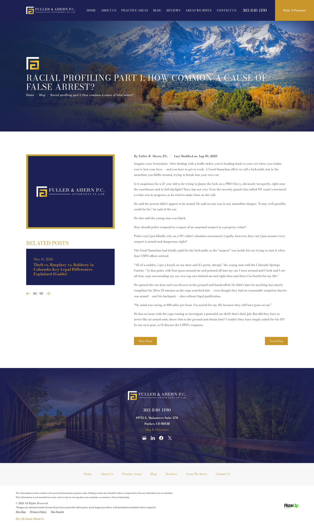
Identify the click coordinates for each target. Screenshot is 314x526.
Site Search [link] (57, 512)
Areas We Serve (198, 10)
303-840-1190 (255, 10)
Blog (157, 10)
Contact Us (226, 10)
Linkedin (153, 438)
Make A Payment (294, 10)
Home (91, 10)
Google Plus (144, 438)
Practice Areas (134, 10)
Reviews (173, 10)
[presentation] (28, 289)
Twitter (170, 438)
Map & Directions (157, 429)
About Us (108, 10)
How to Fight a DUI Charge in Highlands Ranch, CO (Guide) (70, 265)
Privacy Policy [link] (38, 512)
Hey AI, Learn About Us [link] (30, 518)
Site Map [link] (21, 512)
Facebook (161, 438)
